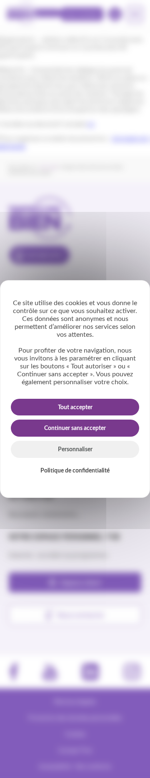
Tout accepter (75, 407)
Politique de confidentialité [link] (75, 471)
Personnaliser (75, 449)
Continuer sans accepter (75, 428)
